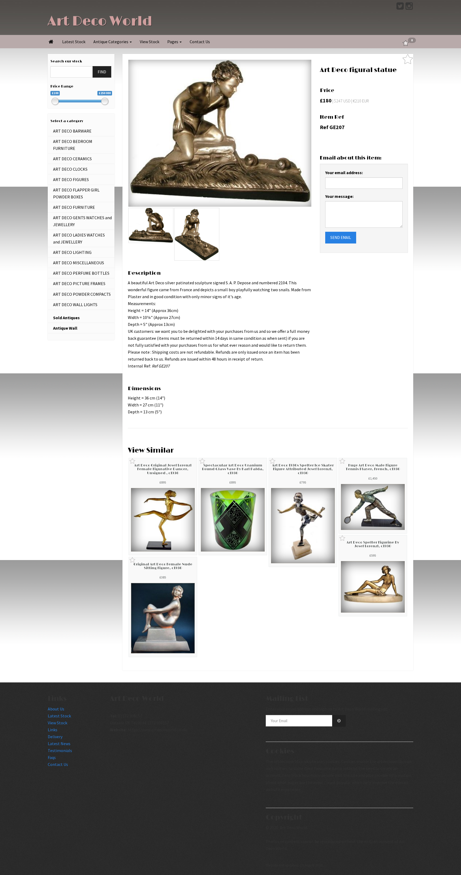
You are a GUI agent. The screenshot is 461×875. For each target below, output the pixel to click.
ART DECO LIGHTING (72, 252)
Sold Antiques (66, 317)
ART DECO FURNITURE (74, 207)
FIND (102, 71)
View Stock (149, 41)
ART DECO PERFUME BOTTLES (81, 273)
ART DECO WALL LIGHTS (75, 304)
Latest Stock (73, 41)
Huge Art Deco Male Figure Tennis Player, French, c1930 (373, 467)
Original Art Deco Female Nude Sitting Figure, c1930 (162, 566)
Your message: (339, 196)
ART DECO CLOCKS (70, 169)
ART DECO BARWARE (72, 131)
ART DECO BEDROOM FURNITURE (72, 145)
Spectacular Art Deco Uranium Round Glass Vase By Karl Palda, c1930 (233, 469)
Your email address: (344, 172)
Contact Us (200, 41)
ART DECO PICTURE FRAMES (79, 283)
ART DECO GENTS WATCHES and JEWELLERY (82, 221)
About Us (56, 709)
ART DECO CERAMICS (72, 158)
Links (52, 729)
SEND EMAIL (340, 237)
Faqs (52, 757)
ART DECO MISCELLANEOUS (78, 262)
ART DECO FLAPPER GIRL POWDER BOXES (76, 193)
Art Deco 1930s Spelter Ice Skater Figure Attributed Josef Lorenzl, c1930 (303, 469)
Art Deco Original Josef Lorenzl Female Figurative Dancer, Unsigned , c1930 (163, 469)
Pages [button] (173, 41)
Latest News (59, 743)
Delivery (55, 736)
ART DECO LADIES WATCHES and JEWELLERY (79, 238)
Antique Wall (65, 328)
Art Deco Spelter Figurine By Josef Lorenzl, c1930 (373, 544)
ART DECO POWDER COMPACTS (82, 294)
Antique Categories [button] (111, 41)
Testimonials (60, 750)
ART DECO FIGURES (71, 179)
